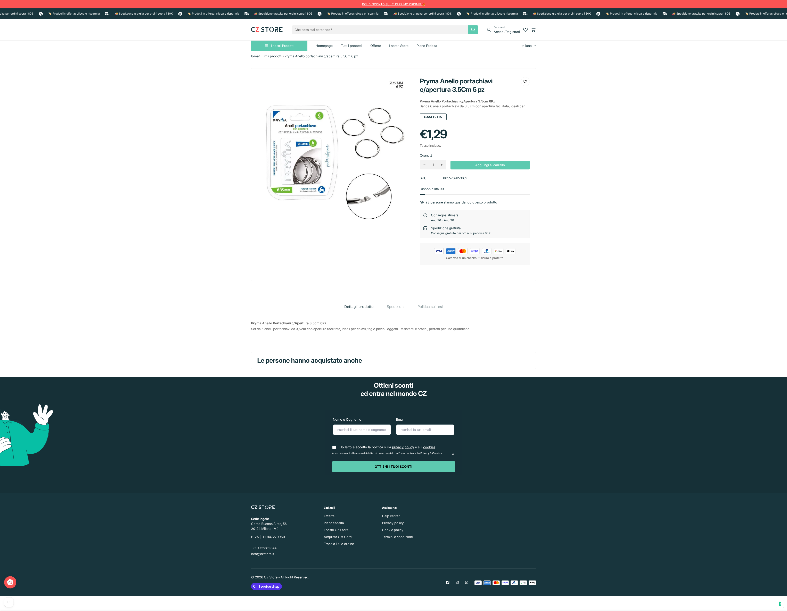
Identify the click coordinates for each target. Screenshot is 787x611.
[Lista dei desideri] (525, 29)
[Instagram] (457, 582)
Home (254, 56)
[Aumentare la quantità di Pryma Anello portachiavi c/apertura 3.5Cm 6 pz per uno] (441, 164)
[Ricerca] (473, 29)
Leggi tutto (433, 116)
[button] (533, 29)
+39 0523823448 (265, 548)
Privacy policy (393, 523)
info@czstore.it (262, 554)
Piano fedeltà (334, 523)
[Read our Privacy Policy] (452, 453)
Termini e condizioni (397, 537)
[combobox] (385, 29)
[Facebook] (447, 582)
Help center (391, 516)
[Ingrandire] (404, 83)
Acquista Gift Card (338, 537)
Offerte (329, 516)
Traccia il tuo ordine (339, 544)
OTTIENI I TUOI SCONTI (393, 466)
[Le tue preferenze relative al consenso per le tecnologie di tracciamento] (780, 604)
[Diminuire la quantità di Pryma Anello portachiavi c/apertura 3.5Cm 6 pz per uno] (424, 164)
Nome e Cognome (347, 419)
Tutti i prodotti (271, 56)
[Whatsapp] (466, 582)
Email (400, 419)
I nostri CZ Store (336, 530)
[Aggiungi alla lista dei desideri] (525, 81)
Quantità (426, 155)
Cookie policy (392, 530)
